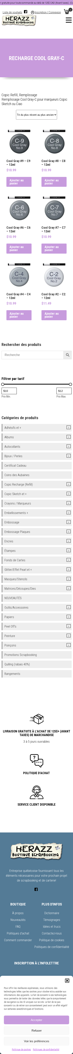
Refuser (37, 1030)
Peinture (9, 636)
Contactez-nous (52, 933)
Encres (8, 541)
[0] (66, 11)
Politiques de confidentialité (46, 1049)
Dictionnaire (51, 913)
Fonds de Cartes (14, 560)
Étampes (10, 551)
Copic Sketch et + (15, 494)
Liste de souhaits (12, 12)
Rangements (12, 674)
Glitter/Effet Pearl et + (18, 570)
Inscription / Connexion (48, 12)
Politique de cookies (21, 1049)
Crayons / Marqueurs (17, 503)
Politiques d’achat (18, 933)
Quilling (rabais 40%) (17, 664)
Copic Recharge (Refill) (18, 484)
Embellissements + (16, 513)
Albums (9, 437)
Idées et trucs (52, 926)
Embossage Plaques (17, 532)
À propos (18, 913)
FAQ (18, 926)
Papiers (9, 617)
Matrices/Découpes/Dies (20, 588)
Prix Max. (61, 396)
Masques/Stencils (15, 579)
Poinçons (10, 645)
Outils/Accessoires (16, 607)
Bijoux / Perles (13, 456)
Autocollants (12, 446)
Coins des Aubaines (16, 475)
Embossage (11, 522)
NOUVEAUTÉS (13, 598)
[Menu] (69, 20)
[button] (67, 981)
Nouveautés (18, 920)
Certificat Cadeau (15, 465)
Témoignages (51, 920)
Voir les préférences (36, 1041)
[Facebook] (25, 11)
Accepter (36, 1020)
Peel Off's (10, 626)
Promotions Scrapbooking (20, 655)
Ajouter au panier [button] (17, 181)
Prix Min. (6, 396)
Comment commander (18, 940)
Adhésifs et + (12, 428)
